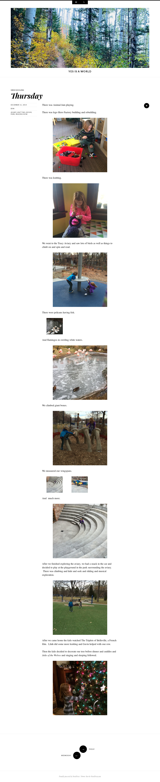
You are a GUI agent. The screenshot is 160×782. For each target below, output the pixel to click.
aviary (14, 112)
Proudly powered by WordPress (69, 776)
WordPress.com (96, 776)
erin (12, 108)
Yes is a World (79, 71)
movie (29, 112)
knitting (21, 112)
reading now (21, 114)
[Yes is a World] (80, 38)
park (13, 114)
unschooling (17, 90)
